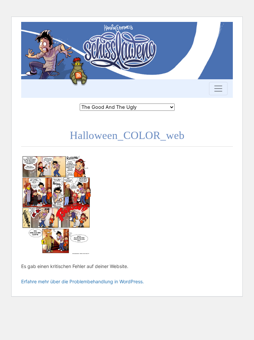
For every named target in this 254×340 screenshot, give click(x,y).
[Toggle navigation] (218, 88)
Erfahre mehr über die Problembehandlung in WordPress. (82, 281)
